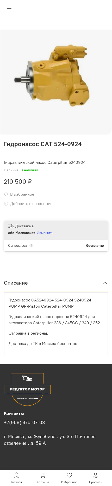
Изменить (45, 232)
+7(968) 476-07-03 (24, 422)
